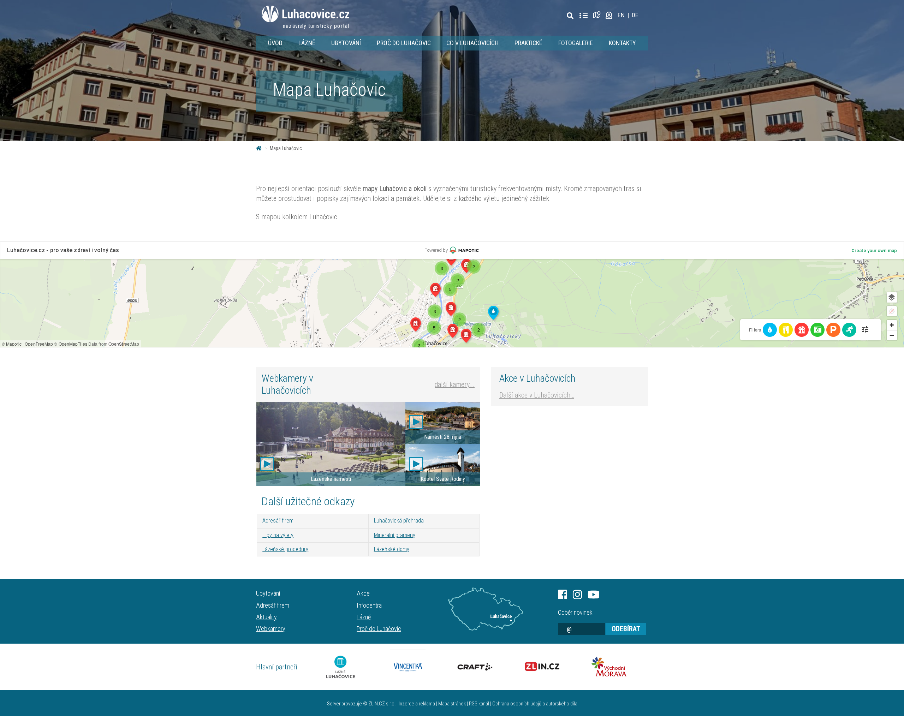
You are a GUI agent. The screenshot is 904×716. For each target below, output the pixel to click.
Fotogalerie (575, 43)
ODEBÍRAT (626, 629)
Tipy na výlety (277, 535)
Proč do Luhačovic (404, 43)
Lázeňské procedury (285, 549)
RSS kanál (479, 704)
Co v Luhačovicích (472, 43)
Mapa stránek (452, 704)
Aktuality (266, 617)
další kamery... (455, 384)
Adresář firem (277, 520)
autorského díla (561, 704)
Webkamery (270, 628)
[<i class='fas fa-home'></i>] (259, 148)
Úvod (275, 43)
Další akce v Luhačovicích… (536, 395)
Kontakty (622, 43)
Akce (363, 593)
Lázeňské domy (391, 549)
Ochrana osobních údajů (516, 704)
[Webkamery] (609, 15)
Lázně (306, 43)
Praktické (528, 43)
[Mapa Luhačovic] (598, 15)
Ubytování (346, 43)
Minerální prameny (394, 535)
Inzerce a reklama (417, 704)
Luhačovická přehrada (399, 520)
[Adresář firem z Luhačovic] (583, 16)
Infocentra (369, 605)
